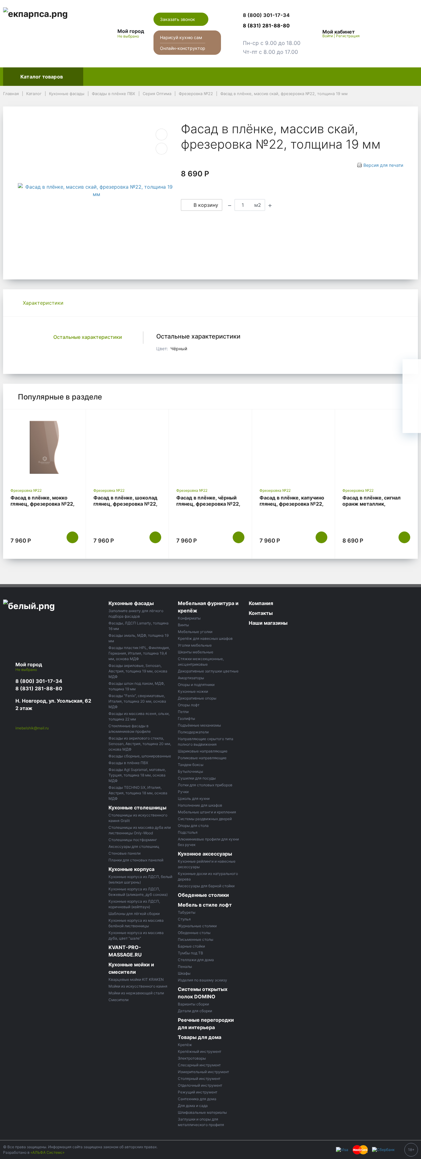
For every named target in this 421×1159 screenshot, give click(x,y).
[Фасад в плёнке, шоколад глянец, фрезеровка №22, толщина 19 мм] (127, 447)
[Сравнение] (393, 33)
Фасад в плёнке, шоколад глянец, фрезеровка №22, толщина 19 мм (125, 504)
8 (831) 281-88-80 (38, 688)
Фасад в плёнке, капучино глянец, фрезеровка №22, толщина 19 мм (292, 504)
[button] (271, 15)
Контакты (377, 77)
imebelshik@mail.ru (32, 728)
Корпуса (172, 77)
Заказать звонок (178, 19)
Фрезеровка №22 (26, 490)
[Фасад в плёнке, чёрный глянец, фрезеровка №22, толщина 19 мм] (210, 447)
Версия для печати (383, 165)
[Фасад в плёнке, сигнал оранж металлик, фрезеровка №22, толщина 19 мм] (376, 447)
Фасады (98, 77)
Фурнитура (207, 77)
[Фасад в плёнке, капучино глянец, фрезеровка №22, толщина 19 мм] (293, 447)
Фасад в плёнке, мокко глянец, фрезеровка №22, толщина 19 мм (42, 504)
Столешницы (135, 77)
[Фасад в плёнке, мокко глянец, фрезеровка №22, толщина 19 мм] (44, 447)
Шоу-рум (303, 77)
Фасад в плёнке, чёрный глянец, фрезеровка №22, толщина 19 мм (208, 504)
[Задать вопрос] (412, 424)
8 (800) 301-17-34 (38, 681)
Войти (327, 36)
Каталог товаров (41, 77)
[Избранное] (379, 33)
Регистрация (348, 36)
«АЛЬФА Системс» (47, 1152)
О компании (340, 77)
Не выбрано (128, 36)
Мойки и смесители (256, 77)
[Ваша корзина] (407, 33)
